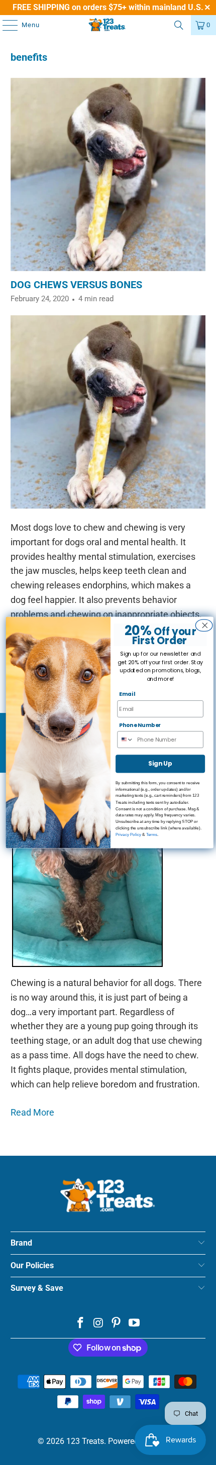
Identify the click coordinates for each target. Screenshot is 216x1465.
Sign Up (160, 764)
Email (127, 694)
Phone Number (140, 724)
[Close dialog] (202, 626)
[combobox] (127, 739)
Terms (151, 834)
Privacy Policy (128, 834)
